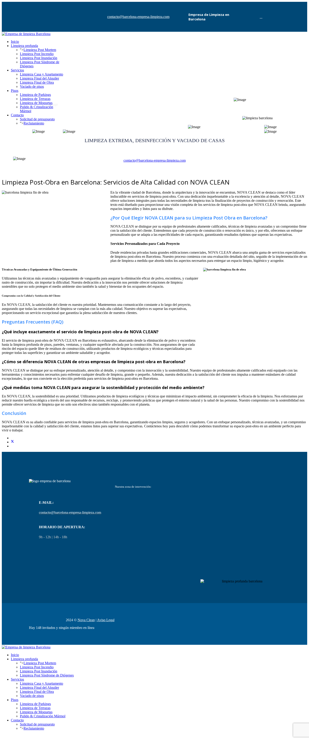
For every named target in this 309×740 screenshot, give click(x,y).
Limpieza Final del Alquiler (39, 78)
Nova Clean (86, 620)
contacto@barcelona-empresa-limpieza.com (138, 17)
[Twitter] (12, 442)
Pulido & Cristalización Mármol (42, 716)
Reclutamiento (34, 728)
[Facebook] (261, 17)
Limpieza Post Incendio (37, 54)
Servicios (17, 70)
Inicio (15, 42)
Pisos (14, 90)
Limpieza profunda (24, 46)
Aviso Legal (105, 620)
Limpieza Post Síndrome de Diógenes (47, 675)
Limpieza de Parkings (35, 95)
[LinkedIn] (12, 446)
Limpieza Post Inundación (38, 58)
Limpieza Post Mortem (40, 50)
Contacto (17, 115)
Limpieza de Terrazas (35, 99)
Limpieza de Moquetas (36, 712)
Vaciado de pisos (32, 86)
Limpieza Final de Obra (37, 82)
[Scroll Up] (3, 736)
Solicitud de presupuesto (37, 724)
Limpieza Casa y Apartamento (41, 74)
